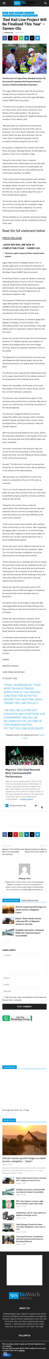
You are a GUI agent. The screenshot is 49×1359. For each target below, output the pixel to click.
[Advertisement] (24, 819)
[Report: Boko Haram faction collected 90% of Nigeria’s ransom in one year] (8, 920)
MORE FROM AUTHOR (30, 901)
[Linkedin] (26, 38)
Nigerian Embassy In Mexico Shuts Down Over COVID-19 (36, 850)
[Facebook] (4, 38)
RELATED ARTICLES (11, 901)
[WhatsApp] (21, 38)
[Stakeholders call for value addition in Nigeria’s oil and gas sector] (8, 1216)
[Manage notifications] (5, 1354)
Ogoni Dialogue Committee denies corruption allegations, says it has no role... (30, 1226)
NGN (16, 1110)
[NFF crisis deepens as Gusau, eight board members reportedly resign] (8, 1204)
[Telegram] (37, 38)
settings (22, 1350)
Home (4, 9)
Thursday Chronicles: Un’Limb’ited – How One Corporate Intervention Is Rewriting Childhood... (30, 1239)
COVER (18, 9)
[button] (4, 3)
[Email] (32, 38)
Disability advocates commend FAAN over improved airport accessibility (29, 933)
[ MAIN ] (11, 9)
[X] (10, 38)
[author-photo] (24, 875)
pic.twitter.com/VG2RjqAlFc (23, 728)
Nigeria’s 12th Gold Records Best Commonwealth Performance (13, 851)
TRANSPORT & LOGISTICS (30, 15)
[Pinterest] (15, 38)
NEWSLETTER (19, 13)
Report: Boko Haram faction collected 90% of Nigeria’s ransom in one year (28, 921)
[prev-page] (3, 941)
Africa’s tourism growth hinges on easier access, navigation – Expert (30, 910)
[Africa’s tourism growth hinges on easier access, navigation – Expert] (8, 910)
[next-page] (7, 941)
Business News (29, 13)
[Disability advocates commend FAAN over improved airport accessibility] (8, 932)
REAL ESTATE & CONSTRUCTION (12, 15)
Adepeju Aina (9, 32)
